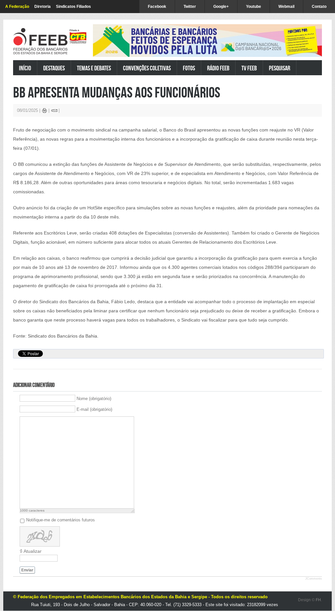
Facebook (157, 6)
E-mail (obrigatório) (94, 409)
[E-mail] (54, 111)
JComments (313, 578)
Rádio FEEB (218, 67)
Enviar (27, 570)
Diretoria (42, 6)
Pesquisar (279, 67)
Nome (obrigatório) (94, 398)
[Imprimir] (44, 111)
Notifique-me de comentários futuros (60, 519)
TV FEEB (249, 67)
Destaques (54, 67)
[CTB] (78, 36)
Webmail (286, 6)
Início (25, 67)
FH (318, 600)
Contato (319, 6)
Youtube (253, 6)
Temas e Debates (94, 67)
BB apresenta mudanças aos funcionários (116, 92)
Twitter (190, 6)
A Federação (17, 6)
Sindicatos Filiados (73, 6)
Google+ (221, 6)
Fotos (189, 67)
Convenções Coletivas (147, 67)
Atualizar (33, 551)
